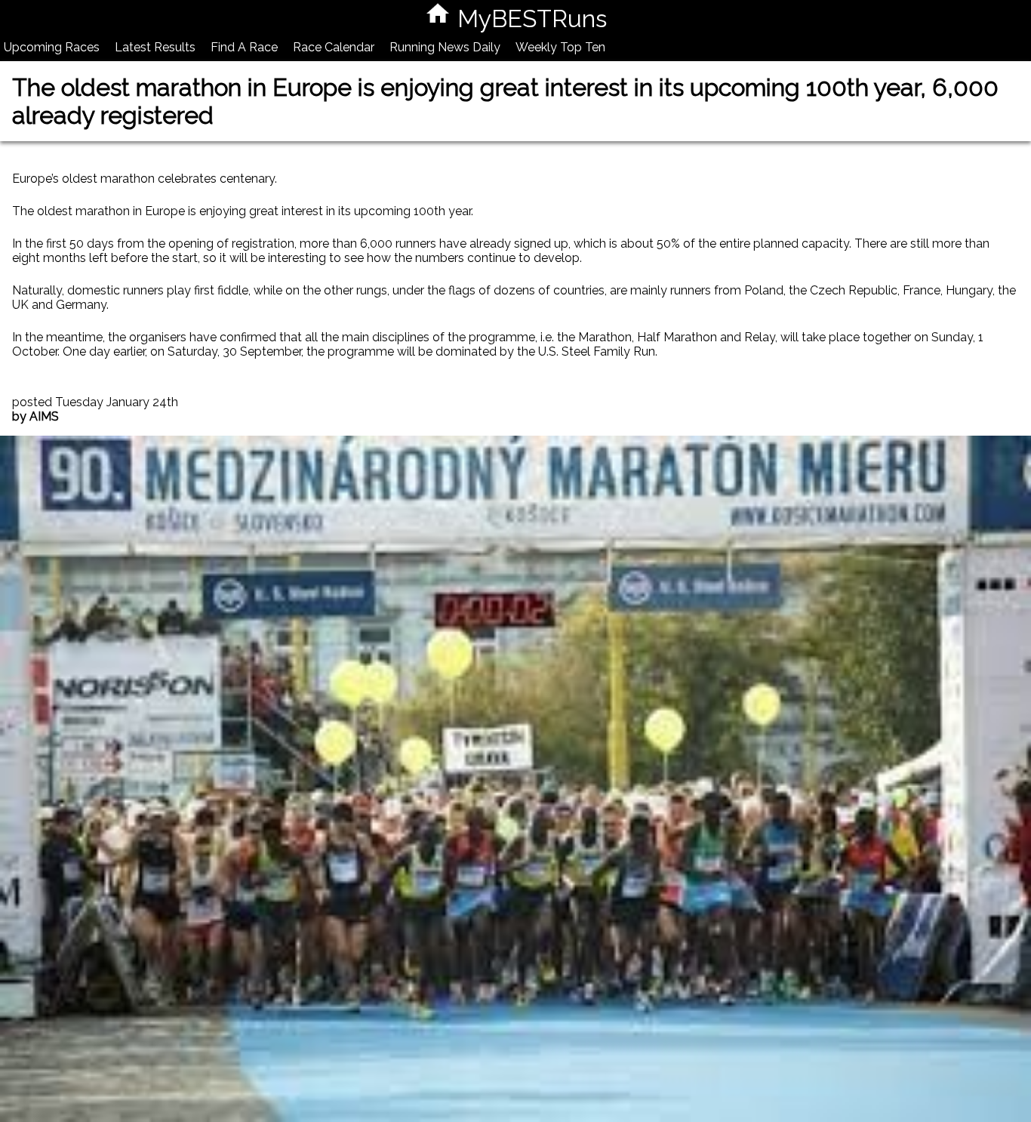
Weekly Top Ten (560, 47)
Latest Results (155, 47)
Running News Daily (444, 47)
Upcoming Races (52, 47)
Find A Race (244, 47)
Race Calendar (333, 47)
